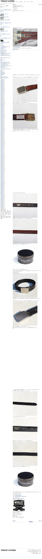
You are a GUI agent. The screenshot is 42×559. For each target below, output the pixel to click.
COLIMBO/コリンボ (3, 47)
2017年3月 (1, 205)
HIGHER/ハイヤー (3, 52)
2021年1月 (1, 154)
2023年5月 (1, 123)
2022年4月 (1, 137)
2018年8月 (1, 186)
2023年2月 (1, 126)
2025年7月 (1, 94)
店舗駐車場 (2, 74)
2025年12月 (2, 88)
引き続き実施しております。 (4, 16)
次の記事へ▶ (40, 4)
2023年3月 (1, 125)
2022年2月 (1, 139)
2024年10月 (2, 104)
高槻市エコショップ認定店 (4, 77)
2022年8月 (1, 133)
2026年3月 (1, 85)
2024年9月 (1, 105)
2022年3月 (1, 138)
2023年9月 (1, 118)
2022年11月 (2, 129)
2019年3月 (1, 178)
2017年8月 (1, 199)
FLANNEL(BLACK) (23, 496)
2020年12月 (2, 155)
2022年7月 (1, 134)
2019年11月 (2, 169)
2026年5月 (1, 83)
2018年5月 (1, 189)
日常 (1, 75)
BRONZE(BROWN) (15, 49)
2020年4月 (1, 164)
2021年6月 (1, 148)
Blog (24, 1)
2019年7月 (1, 174)
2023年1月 (1, 127)
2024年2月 (1, 113)
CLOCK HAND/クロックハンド (5, 46)
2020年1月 (1, 167)
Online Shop (20, 1)
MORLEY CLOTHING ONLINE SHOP (18, 498)
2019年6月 (1, 175)
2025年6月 (1, 95)
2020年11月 (2, 156)
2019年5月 (1, 176)
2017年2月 (1, 206)
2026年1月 (1, 87)
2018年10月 (2, 184)
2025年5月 (1, 96)
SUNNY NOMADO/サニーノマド (5, 63)
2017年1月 (1, 207)
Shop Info (31, 1)
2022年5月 (1, 136)
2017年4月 (1, 204)
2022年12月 (2, 128)
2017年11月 (2, 196)
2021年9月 (1, 145)
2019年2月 (1, 179)
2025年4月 (1, 97)
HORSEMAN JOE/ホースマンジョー (5, 53)
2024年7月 (1, 107)
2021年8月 (1, 146)
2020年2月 (1, 166)
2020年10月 (2, 157)
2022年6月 (1, 135)
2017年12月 (2, 195)
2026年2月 (1, 86)
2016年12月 (2, 208)
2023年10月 (2, 117)
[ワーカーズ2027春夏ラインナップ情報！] (2, 36)
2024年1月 (1, 114)
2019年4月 (1, 177)
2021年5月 (1, 149)
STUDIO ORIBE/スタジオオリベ (5, 62)
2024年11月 (2, 103)
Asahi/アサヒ (2, 45)
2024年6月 (1, 108)
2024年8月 (1, 106)
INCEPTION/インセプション (4, 54)
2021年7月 (1, 147)
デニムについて (2, 67)
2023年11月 (2, 116)
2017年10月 (2, 197)
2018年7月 (1, 187)
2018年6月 (1, 188)
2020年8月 (1, 159)
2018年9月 (1, 185)
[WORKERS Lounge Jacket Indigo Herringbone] (2, 40)
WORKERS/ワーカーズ (3, 66)
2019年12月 (2, 168)
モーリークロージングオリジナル (5, 68)
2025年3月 (1, 98)
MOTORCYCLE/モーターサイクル (5, 57)
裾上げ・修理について (3, 76)
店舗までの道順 (2, 73)
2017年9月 (1, 198)
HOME (17, 1)
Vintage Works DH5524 (18, 495)
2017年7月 (1, 200)
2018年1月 (1, 194)
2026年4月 (1, 84)
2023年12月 (2, 115)
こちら (40, 553)
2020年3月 (1, 165)
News (28, 1)
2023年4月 (1, 124)
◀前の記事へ (14, 4)
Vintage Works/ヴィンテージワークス (5, 65)
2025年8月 (1, 93)
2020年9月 (1, 158)
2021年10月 (2, 144)
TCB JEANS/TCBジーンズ (4, 64)
